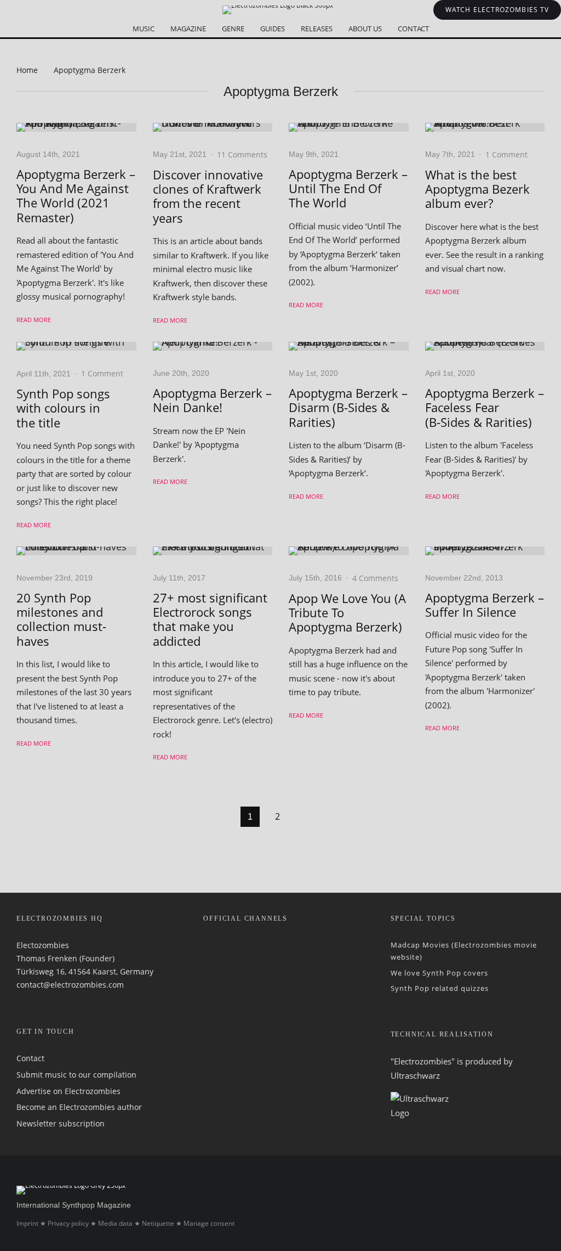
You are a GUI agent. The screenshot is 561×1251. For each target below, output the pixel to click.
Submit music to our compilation (76, 1074)
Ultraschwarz (415, 1074)
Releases (317, 28)
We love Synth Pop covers (439, 972)
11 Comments (242, 154)
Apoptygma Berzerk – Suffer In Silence (484, 604)
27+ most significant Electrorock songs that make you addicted (210, 619)
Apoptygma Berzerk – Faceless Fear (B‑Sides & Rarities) (484, 407)
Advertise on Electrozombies (68, 1090)
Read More (33, 319)
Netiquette (158, 1223)
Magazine (188, 28)
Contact (413, 28)
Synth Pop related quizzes (440, 988)
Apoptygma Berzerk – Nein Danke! (212, 400)
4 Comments (375, 578)
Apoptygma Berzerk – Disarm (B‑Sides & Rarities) (348, 407)
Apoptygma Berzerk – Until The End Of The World (348, 188)
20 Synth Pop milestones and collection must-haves (61, 619)
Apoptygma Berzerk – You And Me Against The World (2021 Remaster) (75, 196)
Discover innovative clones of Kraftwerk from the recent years (208, 196)
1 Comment (506, 154)
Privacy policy (68, 1223)
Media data (115, 1223)
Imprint (27, 1223)
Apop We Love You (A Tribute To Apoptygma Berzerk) (347, 612)
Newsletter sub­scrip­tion (60, 1123)
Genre (233, 28)
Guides (272, 28)
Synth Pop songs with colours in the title (63, 408)
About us (365, 28)
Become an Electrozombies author (79, 1107)
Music (143, 28)
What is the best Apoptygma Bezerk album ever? (477, 189)
